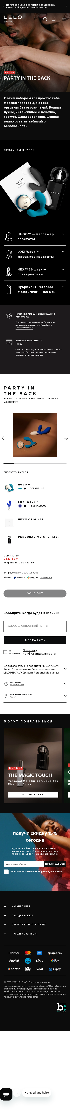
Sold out (35, 593)
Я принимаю (37, 871)
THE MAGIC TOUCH (30, 775)
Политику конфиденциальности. (44, 871)
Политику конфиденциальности (39, 652)
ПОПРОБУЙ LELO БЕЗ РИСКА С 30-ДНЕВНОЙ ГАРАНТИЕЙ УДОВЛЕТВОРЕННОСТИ (30, 6)
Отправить (35, 640)
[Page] (4, 439)
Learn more (46, 577)
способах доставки (24, 328)
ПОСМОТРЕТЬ (33, 795)
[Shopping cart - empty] (53, 19)
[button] (3, 6)
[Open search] (45, 19)
